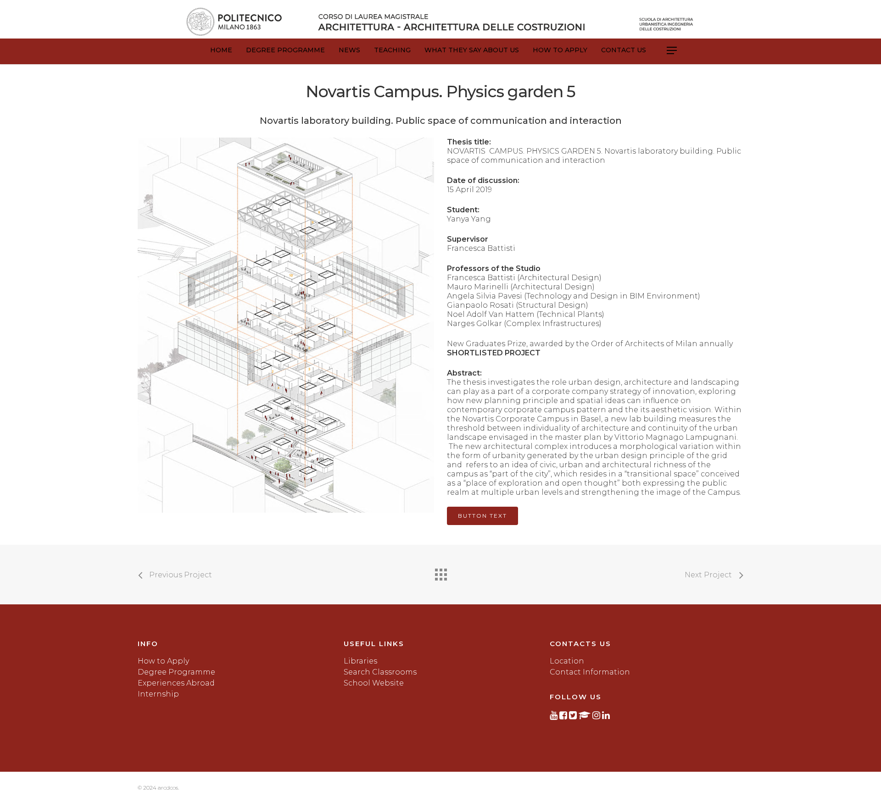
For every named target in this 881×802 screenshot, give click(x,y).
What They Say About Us (471, 50)
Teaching (392, 50)
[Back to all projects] (440, 572)
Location (567, 661)
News (349, 50)
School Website (374, 683)
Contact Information (590, 672)
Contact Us (623, 50)
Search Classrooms (380, 672)
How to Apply (560, 50)
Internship (158, 694)
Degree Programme (285, 50)
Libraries (360, 661)
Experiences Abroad (176, 683)
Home (221, 50)
